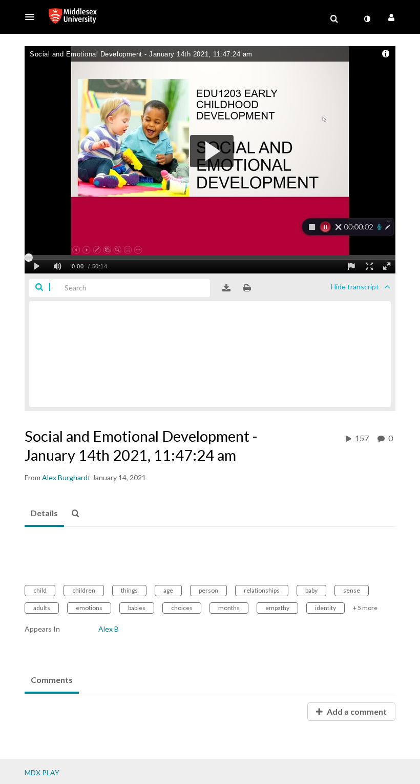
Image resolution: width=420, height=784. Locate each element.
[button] (33, 17)
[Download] (226, 288)
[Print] (247, 288)
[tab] (44, 513)
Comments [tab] (52, 679)
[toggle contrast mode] (367, 19)
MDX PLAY (42, 772)
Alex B (108, 628)
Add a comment (356, 711)
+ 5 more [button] (365, 608)
